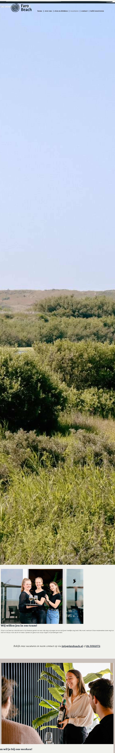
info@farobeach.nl (72, 646)
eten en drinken (61, 11)
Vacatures (74, 11)
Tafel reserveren (97, 11)
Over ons (48, 11)
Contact (84, 11)
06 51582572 (93, 646)
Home (39, 11)
